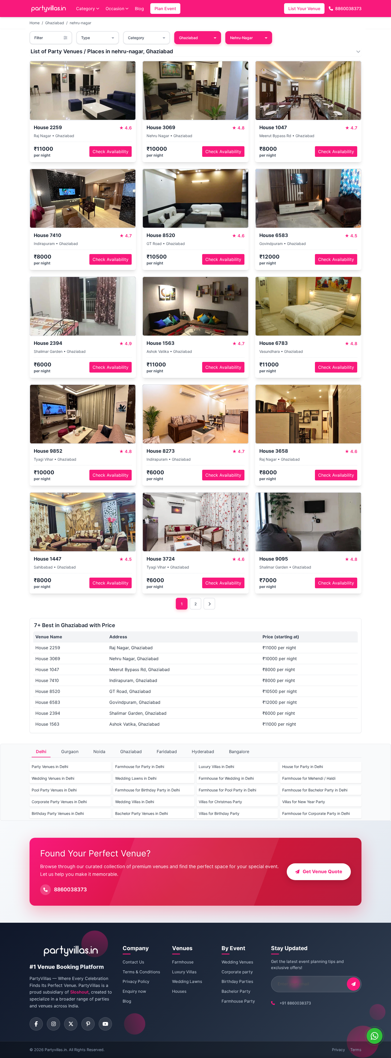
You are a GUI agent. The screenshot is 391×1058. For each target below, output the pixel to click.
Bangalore (239, 751)
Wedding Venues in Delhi (53, 778)
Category (85, 8)
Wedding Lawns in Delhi (135, 778)
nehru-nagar (80, 23)
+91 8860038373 (295, 1003)
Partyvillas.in (56, 1049)
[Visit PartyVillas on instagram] (53, 1024)
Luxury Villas (184, 971)
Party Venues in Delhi (50, 766)
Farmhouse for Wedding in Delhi (226, 778)
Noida (99, 751)
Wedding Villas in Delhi (134, 801)
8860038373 (348, 8)
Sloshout (79, 992)
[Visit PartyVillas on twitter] (70, 1024)
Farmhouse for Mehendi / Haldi (308, 778)
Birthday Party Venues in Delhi (58, 813)
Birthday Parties (237, 981)
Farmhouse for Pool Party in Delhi (227, 790)
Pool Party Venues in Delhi (54, 790)
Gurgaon (69, 751)
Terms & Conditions (141, 971)
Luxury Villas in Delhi (216, 766)
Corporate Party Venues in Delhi (59, 801)
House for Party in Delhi (302, 766)
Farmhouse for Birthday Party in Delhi (147, 790)
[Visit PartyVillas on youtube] (105, 1024)
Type (85, 37)
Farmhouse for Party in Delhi (139, 766)
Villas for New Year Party (303, 801)
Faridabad (167, 751)
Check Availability (110, 151)
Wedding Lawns (187, 981)
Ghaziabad (54, 23)
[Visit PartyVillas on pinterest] (88, 1024)
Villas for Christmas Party (220, 801)
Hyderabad (203, 751)
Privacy (338, 1049)
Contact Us (133, 962)
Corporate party (237, 971)
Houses (179, 991)
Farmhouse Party (238, 1001)
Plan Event (165, 8)
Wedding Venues (237, 962)
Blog (139, 8)
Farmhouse (183, 962)
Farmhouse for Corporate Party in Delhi (316, 813)
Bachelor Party (236, 991)
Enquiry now (134, 991)
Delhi (41, 751)
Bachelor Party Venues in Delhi (141, 813)
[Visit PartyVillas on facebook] (36, 1024)
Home (35, 23)
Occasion (115, 8)
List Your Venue (304, 8)
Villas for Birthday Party (219, 813)
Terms (355, 1049)
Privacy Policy (136, 981)
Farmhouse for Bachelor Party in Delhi (314, 790)
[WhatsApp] (374, 1036)
